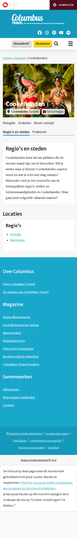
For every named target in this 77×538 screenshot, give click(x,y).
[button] (63, 5)
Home (7, 58)
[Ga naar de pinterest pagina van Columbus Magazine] (54, 32)
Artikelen (24, 123)
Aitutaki (15, 234)
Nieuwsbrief (21, 43)
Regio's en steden (16, 132)
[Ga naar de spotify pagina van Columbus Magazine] (68, 32)
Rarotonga (17, 240)
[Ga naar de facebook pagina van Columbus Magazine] (40, 32)
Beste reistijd (44, 123)
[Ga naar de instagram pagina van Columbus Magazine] (47, 32)
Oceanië (19, 58)
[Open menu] (70, 43)
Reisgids (9, 123)
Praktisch (39, 132)
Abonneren (43, 43)
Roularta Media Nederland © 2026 (38, 460)
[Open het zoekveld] (56, 44)
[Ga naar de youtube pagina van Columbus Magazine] (61, 32)
